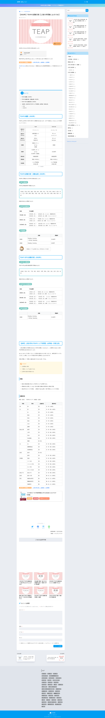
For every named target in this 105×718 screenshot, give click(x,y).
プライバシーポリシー (52, 714)
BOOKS (71, 70)
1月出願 (44, 673)
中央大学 (71, 79)
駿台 (43, 706)
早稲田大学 (72, 97)
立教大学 (71, 116)
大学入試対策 (72, 67)
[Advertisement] (40, 79)
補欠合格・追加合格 (52, 702)
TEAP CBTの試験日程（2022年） (29, 101)
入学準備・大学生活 (73, 59)
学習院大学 (49, 693)
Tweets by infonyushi (71, 141)
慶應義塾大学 (72, 95)
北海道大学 (72, 86)
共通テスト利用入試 (53, 686)
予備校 (70, 56)
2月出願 (50, 673)
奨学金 (70, 128)
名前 (20, 626)
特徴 (24, 106)
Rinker (32, 496)
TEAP (61, 533)
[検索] (87, 10)
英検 (20, 66)
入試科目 (60, 684)
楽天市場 (36, 498)
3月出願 (55, 673)
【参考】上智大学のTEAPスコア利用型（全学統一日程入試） (35, 104)
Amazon (30, 498)
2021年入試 (45, 675)
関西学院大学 (72, 120)
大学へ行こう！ (22, 2)
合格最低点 (44, 691)
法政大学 (71, 111)
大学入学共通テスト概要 (74, 64)
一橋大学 (71, 75)
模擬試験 (71, 133)
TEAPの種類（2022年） (27, 96)
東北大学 (71, 109)
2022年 (56, 533)
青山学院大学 (72, 122)
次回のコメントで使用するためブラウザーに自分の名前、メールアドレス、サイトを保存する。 (40, 643)
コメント (22, 609)
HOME (53, 713)
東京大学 (71, 102)
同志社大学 (72, 88)
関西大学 (71, 118)
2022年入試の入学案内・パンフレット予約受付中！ (52, 5)
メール (21, 632)
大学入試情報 (72, 72)
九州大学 (71, 81)
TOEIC (23, 66)
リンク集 (86, 1)
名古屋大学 (72, 90)
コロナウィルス (56, 680)
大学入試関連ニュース (74, 125)
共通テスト (44, 686)
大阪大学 (71, 93)
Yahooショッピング (45, 498)
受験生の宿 (71, 62)
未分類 (70, 130)
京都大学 (71, 84)
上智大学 (71, 77)
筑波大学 (44, 702)
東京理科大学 (72, 106)
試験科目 (25, 107)
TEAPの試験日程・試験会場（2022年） (30, 99)
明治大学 (71, 100)
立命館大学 (72, 113)
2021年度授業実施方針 (53, 675)
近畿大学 (60, 702)
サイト (20, 637)
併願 (55, 684)
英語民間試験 (59, 531)
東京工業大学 (72, 104)
